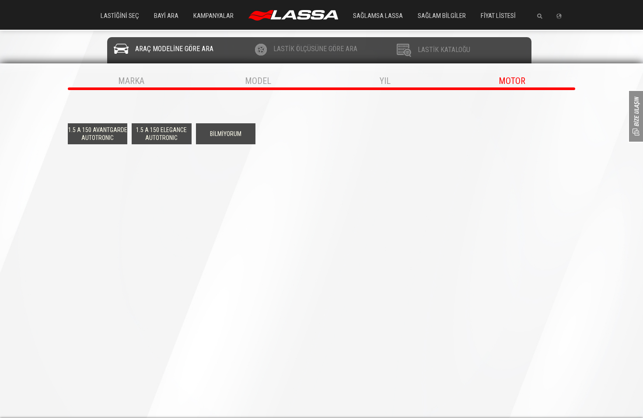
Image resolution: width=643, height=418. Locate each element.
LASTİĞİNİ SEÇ (120, 16)
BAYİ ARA (166, 16)
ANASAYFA (293, 15)
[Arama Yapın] (536, 16)
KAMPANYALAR (213, 16)
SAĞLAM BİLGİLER (442, 16)
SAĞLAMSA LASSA (378, 16)
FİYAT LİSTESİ (498, 16)
